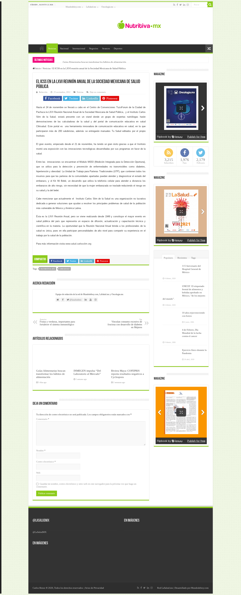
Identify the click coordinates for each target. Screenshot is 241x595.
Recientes (182, 257)
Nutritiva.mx (48, 269)
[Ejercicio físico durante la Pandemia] (171, 352)
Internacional (79, 48)
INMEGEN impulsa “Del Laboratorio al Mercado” (87, 372)
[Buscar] (210, 4)
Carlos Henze (39, 588)
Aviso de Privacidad (94, 588)
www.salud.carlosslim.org (78, 243)
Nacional (64, 48)
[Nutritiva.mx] (139, 24)
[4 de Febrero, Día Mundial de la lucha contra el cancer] (171, 332)
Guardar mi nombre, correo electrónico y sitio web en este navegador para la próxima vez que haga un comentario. (86, 485)
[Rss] (174, 5)
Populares (168, 257)
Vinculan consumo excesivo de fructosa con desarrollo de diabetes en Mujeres (125, 323)
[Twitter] (180, 5)
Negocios (93, 48)
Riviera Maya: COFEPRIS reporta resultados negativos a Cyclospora (127, 373)
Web (38, 472)
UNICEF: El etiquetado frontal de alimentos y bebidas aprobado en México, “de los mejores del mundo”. (184, 292)
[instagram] (187, 5)
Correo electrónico (46, 461)
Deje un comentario (98, 92)
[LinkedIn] (184, 5)
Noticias (52, 48)
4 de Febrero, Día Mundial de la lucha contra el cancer (191, 332)
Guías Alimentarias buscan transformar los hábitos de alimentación (94, 62)
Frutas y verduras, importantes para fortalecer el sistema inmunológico (57, 322)
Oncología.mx (107, 7)
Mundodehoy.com (73, 7)
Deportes (118, 48)
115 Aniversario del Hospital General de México (191, 269)
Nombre (41, 450)
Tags (193, 257)
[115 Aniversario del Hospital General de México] (171, 268)
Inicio (41, 48)
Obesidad (65, 269)
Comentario (42, 419)
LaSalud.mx (91, 7)
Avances (106, 48)
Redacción (43, 92)
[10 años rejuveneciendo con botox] (171, 315)
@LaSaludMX (41, 521)
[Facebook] (177, 5)
